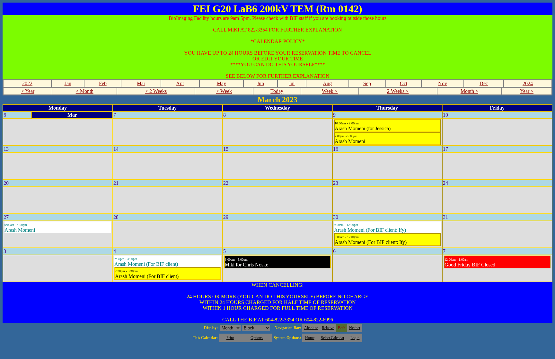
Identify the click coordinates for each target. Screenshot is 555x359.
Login (354, 338)
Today (276, 91)
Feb (103, 83)
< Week (224, 91)
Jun (260, 83)
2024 (528, 83)
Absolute (311, 328)
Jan (68, 83)
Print (230, 338)
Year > (526, 91)
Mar (141, 83)
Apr (180, 83)
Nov (442, 83)
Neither (354, 328)
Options (257, 338)
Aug (327, 83)
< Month (84, 91)
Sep (367, 83)
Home (309, 338)
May (221, 83)
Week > (330, 91)
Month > (469, 91)
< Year (27, 91)
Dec (484, 83)
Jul (292, 83)
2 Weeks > (398, 91)
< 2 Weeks (156, 91)
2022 (27, 83)
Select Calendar (332, 338)
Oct (403, 83)
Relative (328, 328)
